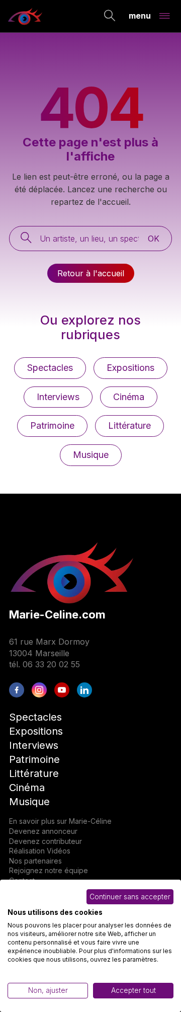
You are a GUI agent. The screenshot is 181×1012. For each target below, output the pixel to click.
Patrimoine (52, 425)
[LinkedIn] (84, 689)
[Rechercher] (110, 16)
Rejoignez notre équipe (48, 870)
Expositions (130, 367)
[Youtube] (61, 689)
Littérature (129, 425)
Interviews (58, 397)
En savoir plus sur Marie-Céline (60, 821)
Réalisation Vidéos (39, 850)
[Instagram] (39, 689)
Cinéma (128, 397)
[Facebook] (16, 689)
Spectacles (50, 367)
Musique (91, 454)
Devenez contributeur (45, 841)
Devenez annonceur (43, 831)
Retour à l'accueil (90, 273)
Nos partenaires (35, 861)
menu (140, 15)
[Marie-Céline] (25, 16)
